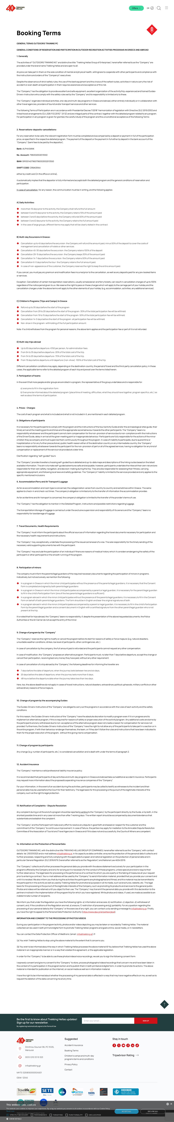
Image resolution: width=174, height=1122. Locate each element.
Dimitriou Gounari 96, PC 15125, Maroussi (39, 1049)
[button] (164, 1004)
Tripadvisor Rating (123, 1055)
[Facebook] (114, 1045)
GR (148, 8)
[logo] (26, 1092)
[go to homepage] (25, 1039)
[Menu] (166, 8)
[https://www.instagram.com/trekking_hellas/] (128, 1045)
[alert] (87, 1111)
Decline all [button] (153, 1111)
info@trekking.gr (64, 853)
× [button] (171, 1104)
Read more (10, 1111)
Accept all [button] (126, 1111)
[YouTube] (123, 1045)
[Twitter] (119, 1045)
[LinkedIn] (132, 1045)
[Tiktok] (137, 1045)
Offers (135, 8)
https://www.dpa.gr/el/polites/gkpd (99, 911)
